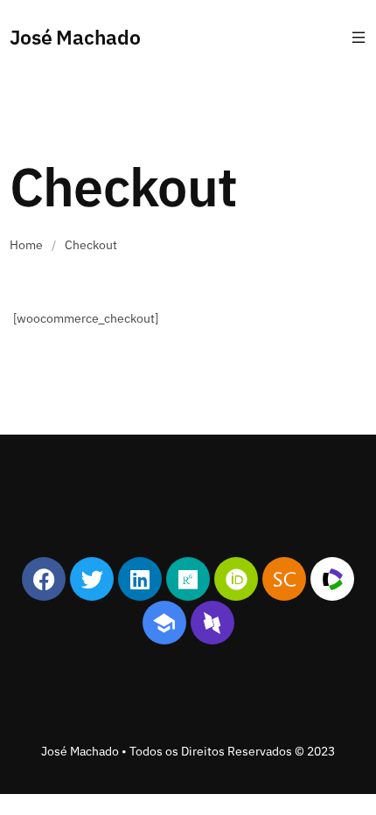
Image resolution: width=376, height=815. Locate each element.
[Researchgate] (188, 579)
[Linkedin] (140, 579)
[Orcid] (236, 579)
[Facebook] (44, 579)
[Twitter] (92, 579)
